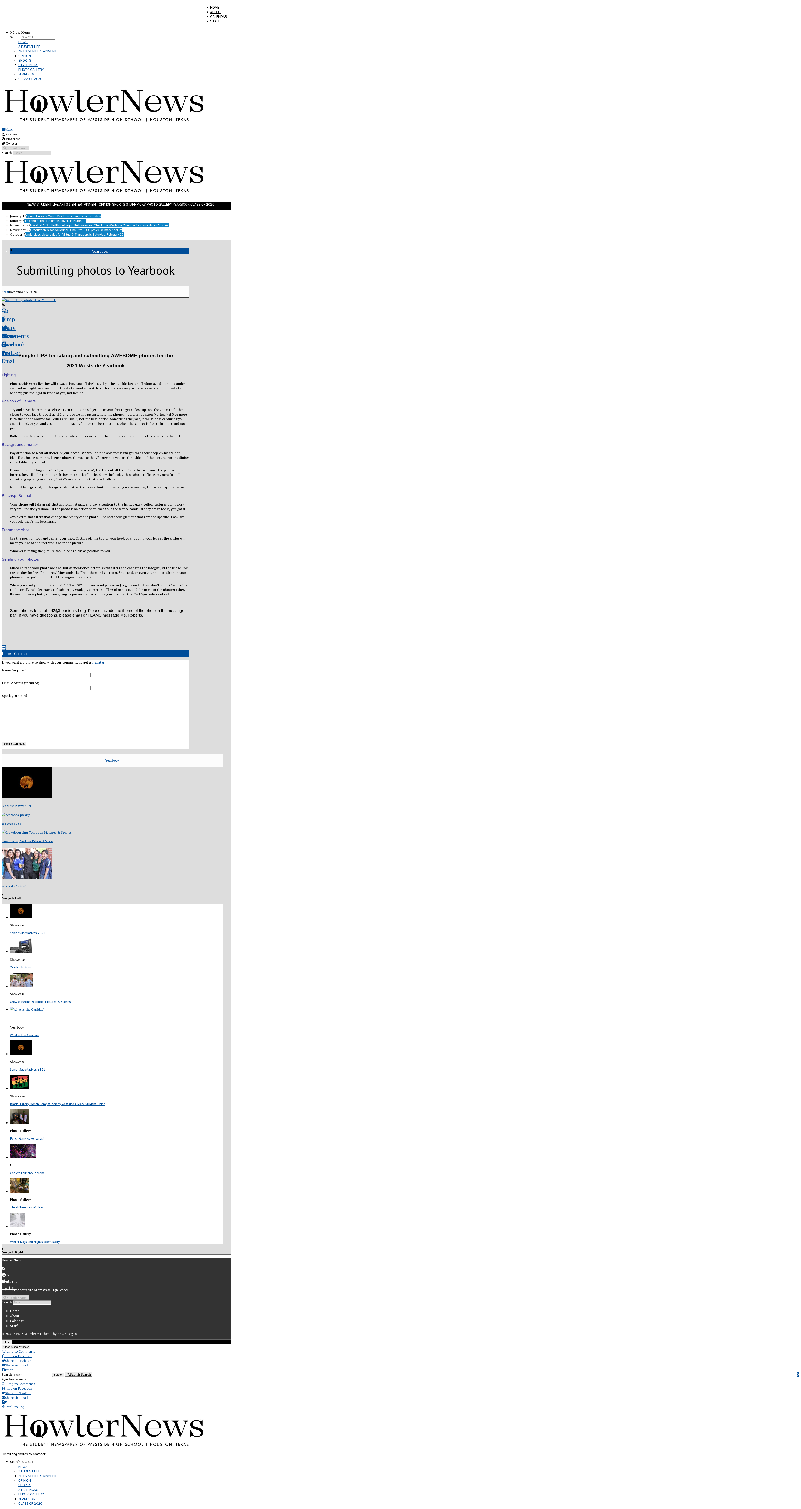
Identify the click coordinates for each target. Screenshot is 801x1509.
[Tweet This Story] (95, 328)
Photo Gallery (31, 69)
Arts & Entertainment (37, 51)
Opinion (24, 56)
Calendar (218, 16)
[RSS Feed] (116, 1269)
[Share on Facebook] (95, 319)
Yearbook (26, 74)
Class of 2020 (30, 79)
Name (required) (14, 670)
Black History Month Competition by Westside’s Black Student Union (57, 1104)
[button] (4, 647)
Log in (72, 1333)
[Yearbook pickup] (16, 815)
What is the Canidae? (14, 886)
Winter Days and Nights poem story (35, 1242)
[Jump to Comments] (95, 311)
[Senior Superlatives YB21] (27, 797)
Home (214, 7)
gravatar (98, 662)
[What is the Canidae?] (27, 877)
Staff (215, 21)
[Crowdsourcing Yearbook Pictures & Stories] (37, 832)
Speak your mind (14, 695)
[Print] (95, 344)
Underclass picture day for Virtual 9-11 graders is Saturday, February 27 (74, 234)
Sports (24, 60)
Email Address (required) (20, 683)
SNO (60, 1333)
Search (15, 37)
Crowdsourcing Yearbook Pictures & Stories (27, 841)
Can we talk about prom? (27, 1173)
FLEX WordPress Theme (34, 1333)
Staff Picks (28, 65)
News (23, 42)
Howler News (12, 1260)
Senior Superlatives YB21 (16, 806)
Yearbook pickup (11, 823)
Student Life (29, 46)
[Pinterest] (116, 1275)
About (215, 12)
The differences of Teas (27, 1207)
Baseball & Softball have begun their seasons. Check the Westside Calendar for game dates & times (99, 225)
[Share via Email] (95, 336)
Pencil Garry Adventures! (27, 1138)
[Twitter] (116, 1281)
